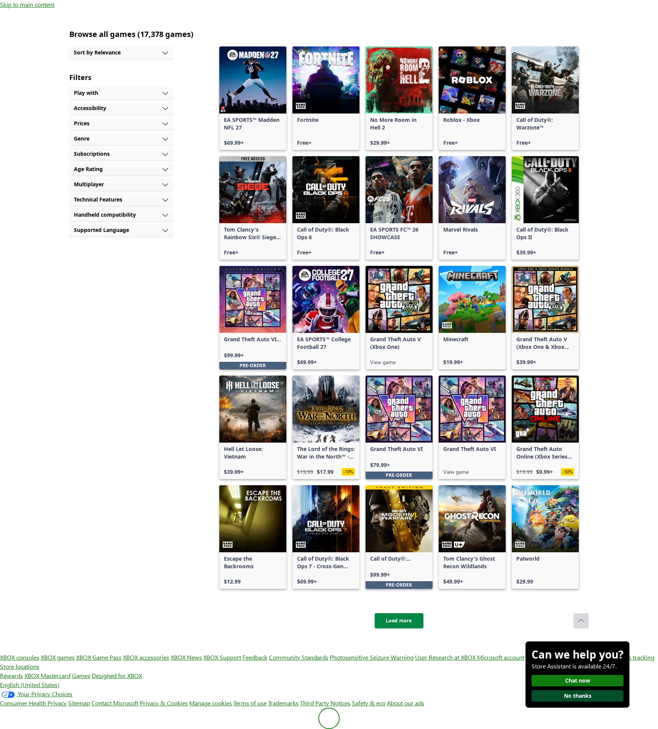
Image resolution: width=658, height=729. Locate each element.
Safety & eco (368, 703)
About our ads (405, 703)
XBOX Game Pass (98, 657)
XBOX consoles (19, 657)
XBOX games (58, 657)
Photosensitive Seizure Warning (372, 657)
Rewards (11, 675)
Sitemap (79, 703)
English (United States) (29, 685)
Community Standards (298, 657)
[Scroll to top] (581, 620)
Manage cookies (210, 703)
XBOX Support (222, 657)
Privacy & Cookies (164, 703)
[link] (252, 98)
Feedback (255, 657)
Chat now (577, 680)
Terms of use (250, 703)
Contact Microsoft (114, 703)
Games (81, 675)
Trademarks (283, 703)
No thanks (577, 695)
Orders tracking (633, 657)
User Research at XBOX (446, 657)
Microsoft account (500, 657)
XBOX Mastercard (47, 675)
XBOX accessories (146, 657)
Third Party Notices (325, 703)
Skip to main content (27, 4)
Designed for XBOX (117, 675)
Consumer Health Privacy (33, 703)
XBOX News (186, 657)
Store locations (19, 666)
